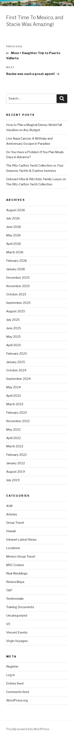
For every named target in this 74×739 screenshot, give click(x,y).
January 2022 (15, 463)
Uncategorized (16, 615)
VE (8, 624)
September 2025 (18, 303)
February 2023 (16, 413)
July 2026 (13, 218)
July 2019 (13, 480)
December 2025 (18, 277)
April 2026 (13, 244)
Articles (11, 514)
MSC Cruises (15, 565)
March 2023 (14, 404)
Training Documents (20, 607)
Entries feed (14, 683)
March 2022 (14, 446)
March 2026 (14, 252)
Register (12, 666)
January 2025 (15, 362)
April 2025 (13, 345)
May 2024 (13, 387)
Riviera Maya (15, 582)
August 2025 (15, 311)
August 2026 (15, 210)
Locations (13, 548)
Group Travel (15, 523)
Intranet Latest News (21, 539)
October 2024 (16, 370)
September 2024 (18, 379)
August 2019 (15, 472)
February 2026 (16, 261)
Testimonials (15, 598)
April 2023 (13, 396)
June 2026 (13, 227)
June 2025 (13, 328)
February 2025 (16, 353)
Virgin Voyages (17, 641)
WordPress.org (17, 700)
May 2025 (13, 337)
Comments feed (17, 692)
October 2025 (16, 294)
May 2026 (13, 235)
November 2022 (18, 421)
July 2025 (13, 320)
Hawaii (11, 531)
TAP (9, 590)
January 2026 (15, 269)
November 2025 (18, 286)
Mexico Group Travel (20, 556)
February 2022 (16, 455)
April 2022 (13, 438)
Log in (10, 675)
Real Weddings (17, 573)
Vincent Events (17, 632)
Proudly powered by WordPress (27, 729)
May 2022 (13, 429)
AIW (9, 506)
